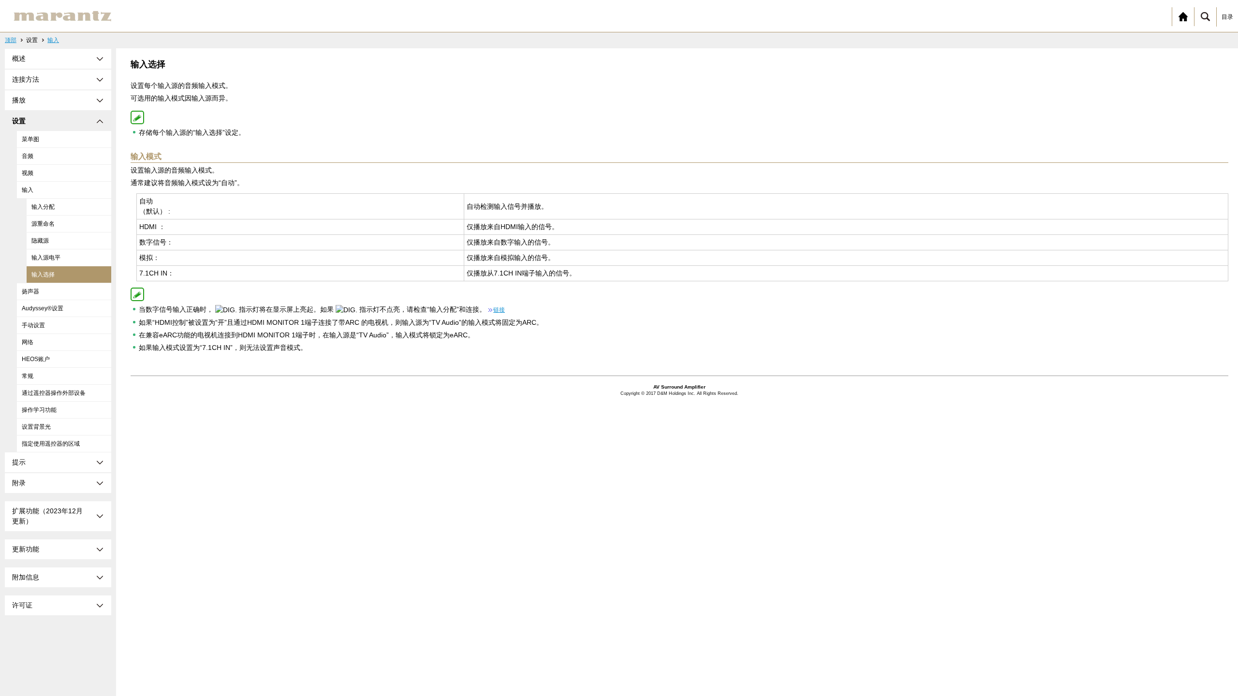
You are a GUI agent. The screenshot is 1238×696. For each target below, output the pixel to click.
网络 (27, 342)
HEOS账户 (36, 359)
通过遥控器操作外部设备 (54, 393)
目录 (1227, 17)
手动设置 (33, 325)
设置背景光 (36, 426)
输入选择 (43, 274)
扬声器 (30, 291)
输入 (53, 40)
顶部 (10, 40)
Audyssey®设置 (42, 308)
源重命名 (43, 223)
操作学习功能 (39, 409)
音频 (27, 156)
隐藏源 (40, 240)
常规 (27, 376)
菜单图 (30, 139)
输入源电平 (45, 257)
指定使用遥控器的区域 (51, 443)
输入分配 (43, 206)
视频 (27, 173)
